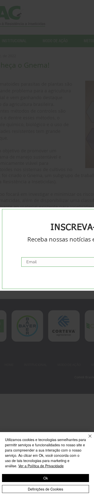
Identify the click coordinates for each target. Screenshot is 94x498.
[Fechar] (87, 439)
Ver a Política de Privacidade (41, 465)
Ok (45, 478)
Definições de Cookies (45, 489)
